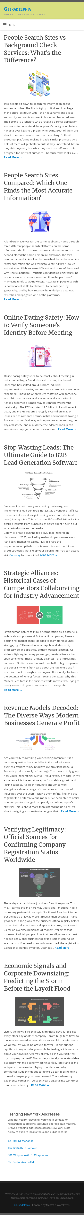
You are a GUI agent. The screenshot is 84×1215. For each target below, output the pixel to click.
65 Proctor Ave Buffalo (21, 1162)
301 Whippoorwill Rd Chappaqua (28, 1155)
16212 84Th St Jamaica (22, 1148)
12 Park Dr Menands (20, 1140)
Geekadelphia (17, 9)
